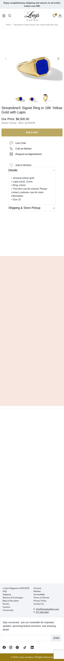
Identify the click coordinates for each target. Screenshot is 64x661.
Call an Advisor (23, 148)
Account (37, 588)
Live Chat (20, 143)
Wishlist (37, 591)
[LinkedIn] (32, 647)
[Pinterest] (17, 647)
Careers (6, 607)
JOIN (56, 638)
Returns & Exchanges (13, 597)
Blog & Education (11, 600)
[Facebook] (4, 647)
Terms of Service (41, 597)
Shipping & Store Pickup (24, 207)
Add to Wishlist (23, 165)
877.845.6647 (42, 612)
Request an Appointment (28, 154)
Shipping (7, 594)
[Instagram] (10, 647)
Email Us (32, 249)
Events (6, 604)
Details (12, 170)
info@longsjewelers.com (47, 609)
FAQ (5, 591)
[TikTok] (24, 647)
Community (8, 610)
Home (8, 25)
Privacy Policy (39, 600)
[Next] (57, 58)
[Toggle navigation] (4, 16)
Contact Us (38, 604)
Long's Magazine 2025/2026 (16, 588)
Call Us (10, 249)
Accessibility (39, 594)
